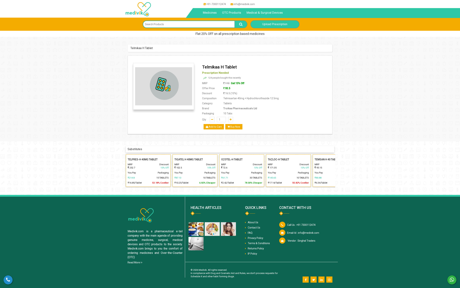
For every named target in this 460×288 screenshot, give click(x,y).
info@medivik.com (244, 4)
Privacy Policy (255, 238)
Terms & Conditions (259, 243)
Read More (134, 262)
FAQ (250, 232)
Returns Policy (256, 248)
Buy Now (235, 126)
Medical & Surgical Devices (265, 12)
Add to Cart (215, 126)
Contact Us (254, 227)
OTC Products (231, 12)
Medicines (210, 12)
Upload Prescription (274, 24)
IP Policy (252, 253)
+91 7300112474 (301, 224)
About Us (253, 222)
